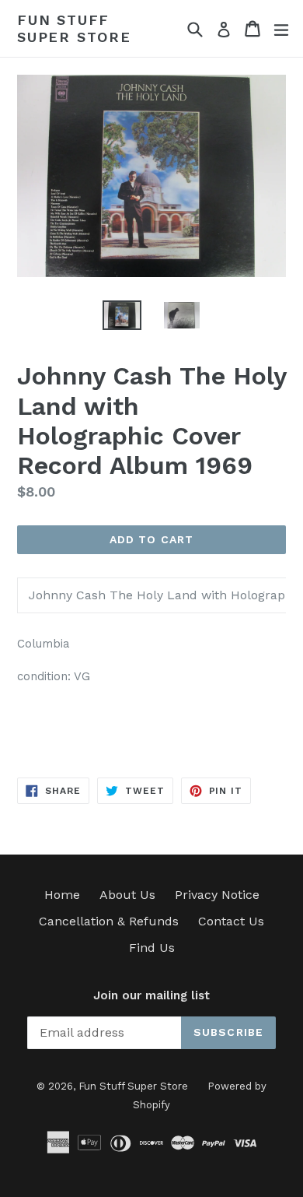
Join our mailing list (151, 995)
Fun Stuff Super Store (74, 28)
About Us (127, 894)
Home (62, 894)
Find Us (152, 947)
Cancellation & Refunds (109, 921)
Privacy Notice (217, 894)
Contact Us (231, 921)
